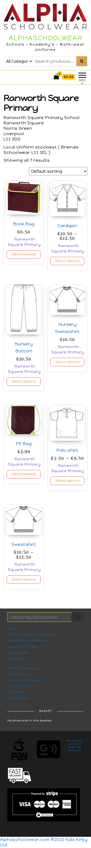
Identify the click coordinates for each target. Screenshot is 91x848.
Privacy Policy (19, 674)
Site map (14, 658)
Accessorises (17, 652)
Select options (67, 261)
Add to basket (24, 254)
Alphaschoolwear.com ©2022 (33, 839)
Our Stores (16, 692)
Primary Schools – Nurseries (31, 634)
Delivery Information (25, 680)
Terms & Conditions (23, 668)
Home (12, 628)
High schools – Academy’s (29, 640)
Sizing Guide (17, 698)
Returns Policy (20, 686)
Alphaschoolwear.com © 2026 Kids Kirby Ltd (75, 745)
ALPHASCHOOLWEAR (46, 38)
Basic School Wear (22, 646)
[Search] (78, 617)
